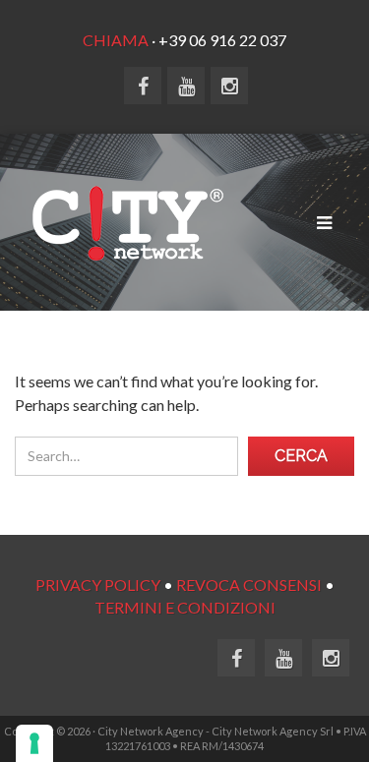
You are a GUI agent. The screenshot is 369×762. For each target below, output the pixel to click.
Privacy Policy (97, 584)
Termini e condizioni (185, 607)
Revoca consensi (249, 584)
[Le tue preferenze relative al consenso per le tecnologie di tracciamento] (34, 743)
